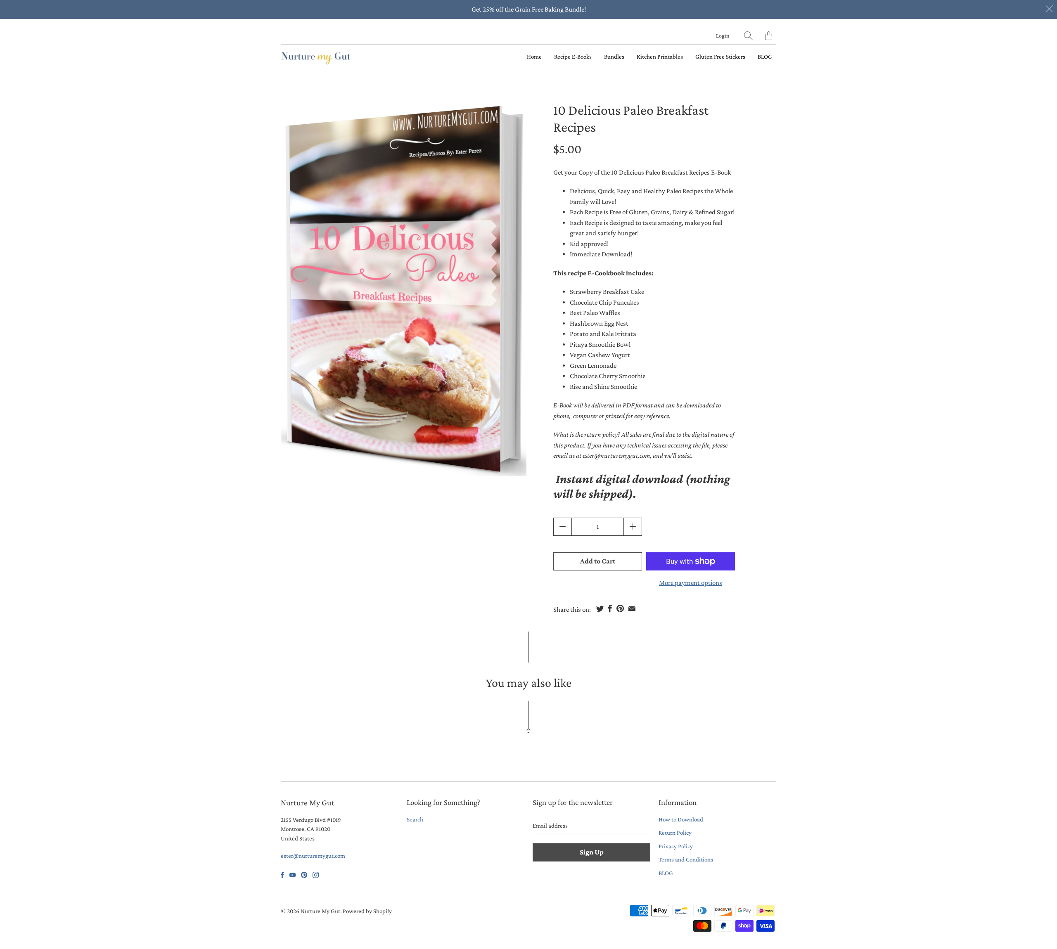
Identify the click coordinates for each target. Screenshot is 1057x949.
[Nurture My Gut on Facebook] (282, 875)
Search (415, 819)
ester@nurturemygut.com (313, 855)
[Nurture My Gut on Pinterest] (304, 875)
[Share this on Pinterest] (620, 608)
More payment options (690, 583)
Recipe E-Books (573, 56)
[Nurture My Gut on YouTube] (292, 875)
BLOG (765, 56)
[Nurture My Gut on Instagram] (316, 875)
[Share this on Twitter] (600, 608)
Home (534, 56)
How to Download (681, 819)
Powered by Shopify (367, 911)
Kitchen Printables (660, 56)
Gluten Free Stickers (720, 56)
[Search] (748, 35)
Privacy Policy (676, 846)
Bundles (614, 56)
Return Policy (675, 832)
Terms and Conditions (686, 859)
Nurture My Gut (320, 911)
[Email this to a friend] (632, 608)
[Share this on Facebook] (610, 608)
